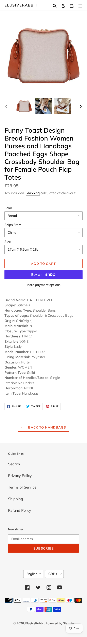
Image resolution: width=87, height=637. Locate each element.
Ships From (12, 225)
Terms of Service (22, 487)
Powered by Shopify (60, 623)
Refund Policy (19, 510)
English (32, 574)
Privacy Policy (20, 475)
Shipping (33, 193)
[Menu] (80, 5)
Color (8, 208)
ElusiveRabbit (20, 5)
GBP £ (53, 574)
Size (7, 242)
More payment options (43, 285)
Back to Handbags (46, 427)
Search (14, 464)
